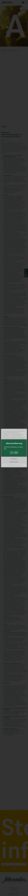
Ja (11, 452)
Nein (16, 452)
